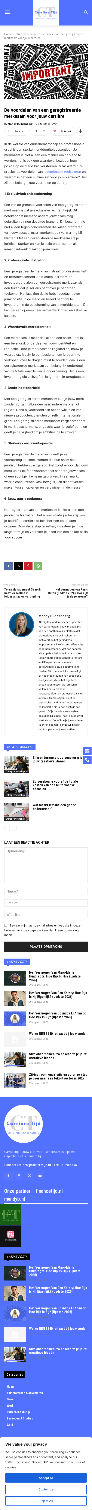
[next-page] (13, 827)
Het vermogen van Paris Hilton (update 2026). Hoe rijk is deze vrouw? (68, 593)
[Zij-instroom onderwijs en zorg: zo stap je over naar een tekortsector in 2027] (15, 1080)
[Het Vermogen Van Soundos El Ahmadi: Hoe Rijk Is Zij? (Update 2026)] (15, 1018)
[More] (80, 131)
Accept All (46, 1478)
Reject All (46, 1501)
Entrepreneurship (25, 34)
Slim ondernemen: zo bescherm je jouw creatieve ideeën (58, 759)
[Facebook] (8, 566)
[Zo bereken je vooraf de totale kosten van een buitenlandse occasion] (16, 788)
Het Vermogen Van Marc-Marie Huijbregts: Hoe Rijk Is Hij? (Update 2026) (55, 976)
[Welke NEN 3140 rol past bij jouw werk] (15, 1039)
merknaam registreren (64, 172)
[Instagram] (19, 1176)
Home (8, 34)
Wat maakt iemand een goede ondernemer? (54, 807)
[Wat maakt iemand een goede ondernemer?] (16, 812)
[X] (18, 566)
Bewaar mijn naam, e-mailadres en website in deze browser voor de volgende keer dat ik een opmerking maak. (42, 930)
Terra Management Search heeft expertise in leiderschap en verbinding (22, 593)
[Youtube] (40, 1176)
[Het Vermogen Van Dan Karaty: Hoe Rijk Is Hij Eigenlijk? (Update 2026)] (15, 998)
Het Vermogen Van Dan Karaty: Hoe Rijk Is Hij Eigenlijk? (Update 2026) (58, 995)
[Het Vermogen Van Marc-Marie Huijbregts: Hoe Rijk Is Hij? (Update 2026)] (15, 978)
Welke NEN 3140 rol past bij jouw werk (57, 1034)
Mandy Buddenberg (20, 123)
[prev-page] (7, 827)
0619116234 (68, 1165)
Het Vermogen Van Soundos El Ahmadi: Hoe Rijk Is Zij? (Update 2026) (57, 1015)
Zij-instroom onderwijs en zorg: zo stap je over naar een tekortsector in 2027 (58, 1076)
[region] (46, 1473)
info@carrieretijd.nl (36, 1165)
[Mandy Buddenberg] (21, 672)
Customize (46, 1489)
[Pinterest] (28, 566)
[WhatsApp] (38, 566)
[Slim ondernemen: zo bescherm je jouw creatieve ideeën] (16, 764)
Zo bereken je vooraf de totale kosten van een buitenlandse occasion (55, 785)
